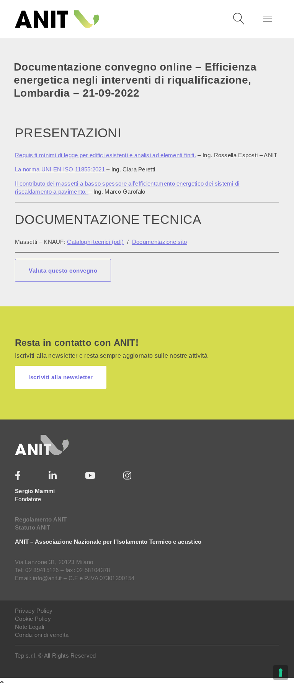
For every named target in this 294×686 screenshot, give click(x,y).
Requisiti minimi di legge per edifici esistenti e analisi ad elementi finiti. (105, 155)
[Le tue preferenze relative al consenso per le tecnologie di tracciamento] (280, 672)
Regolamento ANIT (41, 519)
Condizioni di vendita (42, 635)
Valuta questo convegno (63, 270)
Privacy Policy (33, 610)
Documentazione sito (159, 242)
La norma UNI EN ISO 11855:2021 (60, 169)
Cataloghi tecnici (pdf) (95, 242)
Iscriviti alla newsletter (60, 377)
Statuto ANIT (33, 527)
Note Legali (29, 626)
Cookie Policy (33, 618)
